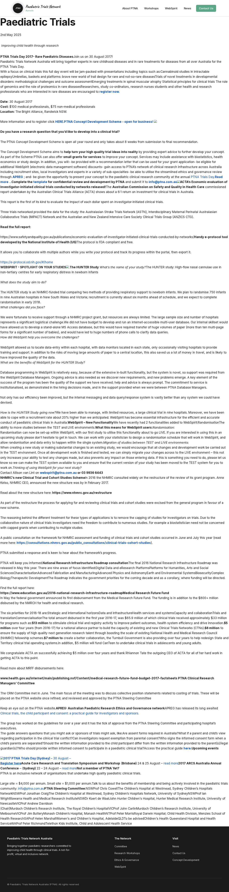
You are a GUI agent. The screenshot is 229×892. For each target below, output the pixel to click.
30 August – (60, 758)
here (187, 748)
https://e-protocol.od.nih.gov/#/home (26, 262)
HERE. (59, 121)
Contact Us (206, 8)
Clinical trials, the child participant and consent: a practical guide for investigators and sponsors (69, 713)
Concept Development (185, 859)
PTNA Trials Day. (203, 177)
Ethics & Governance (126, 859)
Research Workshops (127, 853)
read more (171, 763)
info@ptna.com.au (163, 182)
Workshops (151, 8)
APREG (18, 177)
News (187, 8)
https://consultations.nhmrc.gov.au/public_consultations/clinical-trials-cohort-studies (84, 543)
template (40, 182)
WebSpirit (171, 8)
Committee (120, 846)
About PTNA (130, 8)
